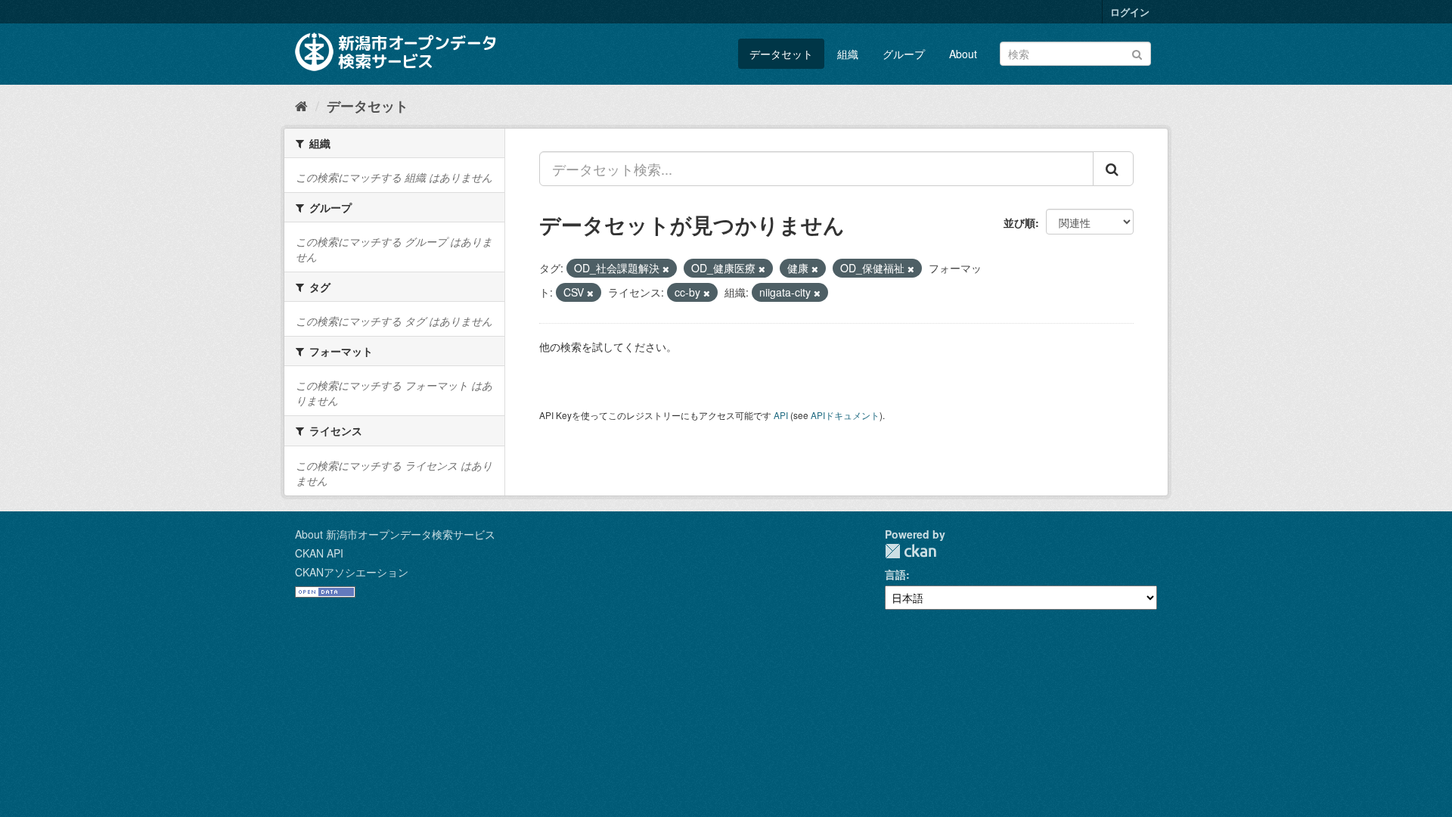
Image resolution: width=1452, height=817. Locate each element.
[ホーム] (301, 105)
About (963, 53)
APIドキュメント (845, 414)
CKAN (910, 551)
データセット (781, 53)
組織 (847, 53)
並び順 (1019, 222)
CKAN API (319, 553)
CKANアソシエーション (351, 571)
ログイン (1130, 12)
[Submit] (1137, 52)
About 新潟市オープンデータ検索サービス (395, 534)
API (781, 414)
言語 (895, 574)
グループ (904, 53)
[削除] (665, 268)
